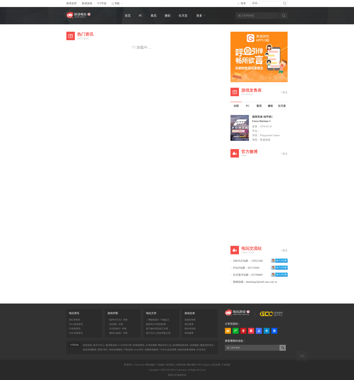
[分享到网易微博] (243, 331)
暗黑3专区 (103, 349)
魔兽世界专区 (207, 345)
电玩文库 (151, 313)
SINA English (203, 364)
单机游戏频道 (115, 349)
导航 (117, 3)
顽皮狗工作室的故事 (156, 324)
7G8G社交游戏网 (168, 349)
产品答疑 (225, 364)
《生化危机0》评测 (116, 328)
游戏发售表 (190, 319)
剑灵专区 (201, 349)
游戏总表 (190, 313)
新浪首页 (71, 3)
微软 (168, 15)
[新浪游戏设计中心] (271, 315)
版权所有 (181, 375)
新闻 (254, 3)
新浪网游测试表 (180, 345)
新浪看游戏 (111, 345)
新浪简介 (128, 364)
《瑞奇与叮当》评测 (117, 319)
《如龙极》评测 (115, 324)
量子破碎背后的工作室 (157, 328)
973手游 (101, 3)
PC (141, 15)
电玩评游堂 (190, 328)
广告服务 (160, 364)
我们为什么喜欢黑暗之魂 (158, 333)
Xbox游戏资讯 (76, 324)
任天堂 (183, 15)
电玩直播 (189, 324)
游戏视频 (194, 345)
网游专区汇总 (164, 345)
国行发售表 (74, 319)
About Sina (139, 364)
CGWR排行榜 (125, 345)
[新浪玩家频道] (237, 315)
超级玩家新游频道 (186, 349)
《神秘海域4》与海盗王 (157, 319)
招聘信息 (181, 364)
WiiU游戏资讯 (76, 333)
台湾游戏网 (151, 345)
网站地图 (150, 364)
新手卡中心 (98, 345)
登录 (243, 3)
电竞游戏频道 (89, 349)
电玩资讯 (74, 313)
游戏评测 (112, 313)
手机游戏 (128, 349)
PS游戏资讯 (74, 328)
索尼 (154, 15)
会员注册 (215, 364)
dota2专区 (138, 349)
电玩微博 (189, 333)
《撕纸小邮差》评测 (117, 333)
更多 (199, 15)
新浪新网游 (138, 345)
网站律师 (191, 364)
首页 (128, 15)
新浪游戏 (87, 3)
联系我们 (170, 364)
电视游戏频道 (151, 349)
